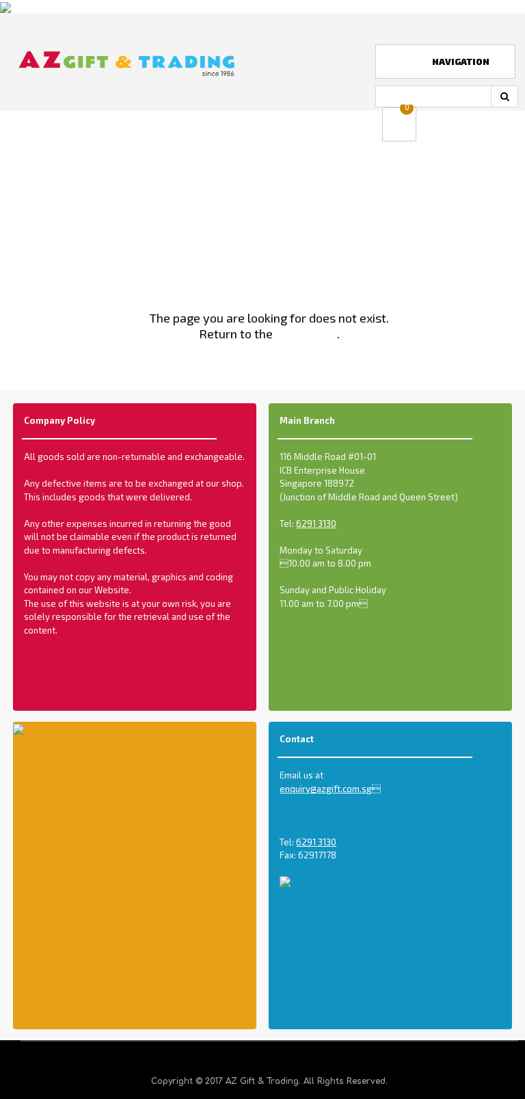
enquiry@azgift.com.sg (330, 788)
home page (306, 333)
